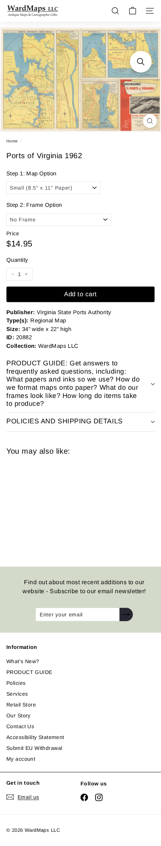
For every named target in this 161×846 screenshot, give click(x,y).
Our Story (18, 715)
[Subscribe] (126, 614)
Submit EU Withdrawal (34, 748)
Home (12, 141)
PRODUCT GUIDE (29, 672)
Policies (15, 683)
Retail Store (21, 705)
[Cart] (132, 11)
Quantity (17, 260)
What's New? (22, 661)
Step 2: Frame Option (34, 205)
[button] (141, 62)
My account (20, 759)
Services (17, 694)
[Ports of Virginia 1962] (59, 506)
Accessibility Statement (35, 737)
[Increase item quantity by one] (26, 274)
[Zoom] (150, 121)
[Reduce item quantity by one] (12, 274)
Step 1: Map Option (31, 173)
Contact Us (20, 726)
